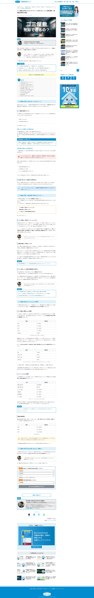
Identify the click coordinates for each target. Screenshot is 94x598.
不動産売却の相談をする (36, 546)
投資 (73, 1)
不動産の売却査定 (33, 588)
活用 (70, 1)
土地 (73, 78)
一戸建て (54, 520)
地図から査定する (36, 495)
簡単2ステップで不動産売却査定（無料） (36, 74)
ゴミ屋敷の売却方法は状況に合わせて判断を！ (26, 95)
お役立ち (77, 1)
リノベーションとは (23, 410)
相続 (67, 1)
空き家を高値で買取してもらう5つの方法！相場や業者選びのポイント (32, 295)
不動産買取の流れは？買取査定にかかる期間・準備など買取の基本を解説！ (33, 291)
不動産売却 (54, 518)
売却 (64, 1)
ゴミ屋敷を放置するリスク (24, 83)
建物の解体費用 (22, 94)
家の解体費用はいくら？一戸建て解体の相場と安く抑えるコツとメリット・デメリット (35, 263)
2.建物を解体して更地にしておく (25, 88)
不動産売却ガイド (25, 1)
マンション (50, 520)
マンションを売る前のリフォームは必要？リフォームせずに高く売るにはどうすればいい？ (36, 408)
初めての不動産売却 (59, 1)
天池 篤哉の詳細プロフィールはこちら (33, 508)
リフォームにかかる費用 (24, 93)
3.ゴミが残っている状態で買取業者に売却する (27, 89)
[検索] (78, 70)
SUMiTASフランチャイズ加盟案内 (49, 588)
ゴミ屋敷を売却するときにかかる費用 (25, 90)
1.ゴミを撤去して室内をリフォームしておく (26, 87)
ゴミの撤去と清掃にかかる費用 (25, 92)
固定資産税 (26, 256)
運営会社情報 (39, 588)
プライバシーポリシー (60, 588)
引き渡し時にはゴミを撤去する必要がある (26, 84)
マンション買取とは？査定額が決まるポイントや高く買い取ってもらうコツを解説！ (34, 293)
